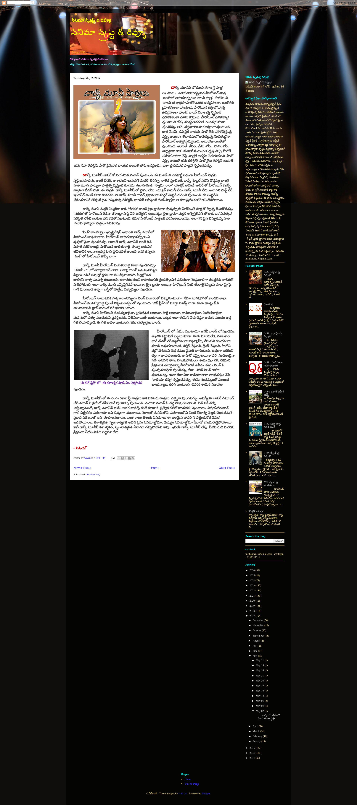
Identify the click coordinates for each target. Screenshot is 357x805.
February (258, 736)
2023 (252, 585)
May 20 (260, 680)
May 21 (260, 675)
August (257, 640)
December (258, 620)
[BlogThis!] (122, 458)
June (255, 651)
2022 (252, 590)
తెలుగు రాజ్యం (192, 783)
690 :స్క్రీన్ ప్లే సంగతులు (271, 483)
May (255, 656)
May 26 (260, 670)
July (255, 645)
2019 (252, 605)
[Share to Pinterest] (133, 458)
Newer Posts (82, 468)
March (256, 731)
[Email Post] (112, 458)
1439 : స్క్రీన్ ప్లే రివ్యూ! (272, 273)
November (258, 625)
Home (155, 468)
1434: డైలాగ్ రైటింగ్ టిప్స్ (274, 393)
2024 (252, 580)
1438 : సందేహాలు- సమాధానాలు (273, 364)
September (259, 635)
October (257, 630)
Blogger (206, 793)
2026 (252, 570)
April (256, 726)
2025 (252, 575)
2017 (252, 616)
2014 (252, 757)
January (257, 741)
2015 (252, 752)
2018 (252, 611)
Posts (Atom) (93, 474)
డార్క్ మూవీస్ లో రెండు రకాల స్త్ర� (267, 716)
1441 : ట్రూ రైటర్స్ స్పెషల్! (273, 335)
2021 (252, 595)
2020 (252, 600)
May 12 (260, 695)
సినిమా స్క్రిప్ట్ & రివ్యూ (91, 20)
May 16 (260, 690)
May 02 (260, 711)
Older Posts (227, 468)
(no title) (268, 304)
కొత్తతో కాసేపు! (256, 511)
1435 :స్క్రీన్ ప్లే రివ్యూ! (271, 454)
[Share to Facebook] (129, 458)
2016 (252, 747)
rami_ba (182, 793)
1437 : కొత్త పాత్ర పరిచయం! (272, 425)
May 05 (260, 700)
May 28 (260, 665)
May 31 (260, 660)
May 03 (260, 705)
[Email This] (119, 458)
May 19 (260, 685)
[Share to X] (126, 458)
